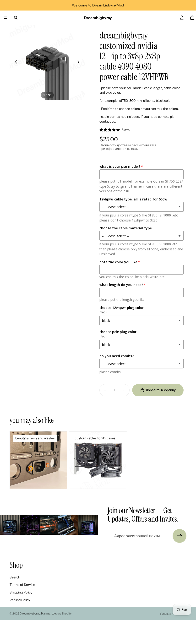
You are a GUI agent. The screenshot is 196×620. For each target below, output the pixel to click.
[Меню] (5, 17)
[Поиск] (16, 17)
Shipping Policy (21, 592)
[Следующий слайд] (80, 62)
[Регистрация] (179, 536)
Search (15, 577)
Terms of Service (22, 585)
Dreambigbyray (30, 613)
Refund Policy (20, 600)
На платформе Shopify (56, 613)
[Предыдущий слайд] (15, 62)
